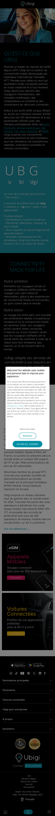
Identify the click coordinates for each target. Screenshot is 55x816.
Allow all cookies (27, 444)
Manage (27, 435)
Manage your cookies (15, 406)
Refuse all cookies (27, 429)
